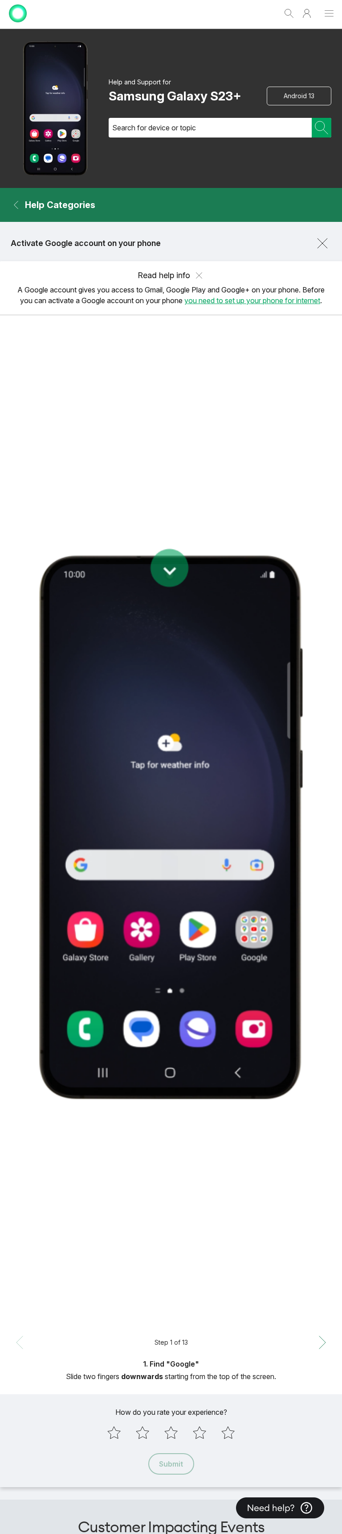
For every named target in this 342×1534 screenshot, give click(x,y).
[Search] (321, 128)
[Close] (322, 243)
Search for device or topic (154, 127)
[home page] (18, 24)
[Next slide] (322, 1342)
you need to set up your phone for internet (252, 300)
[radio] (114, 1433)
